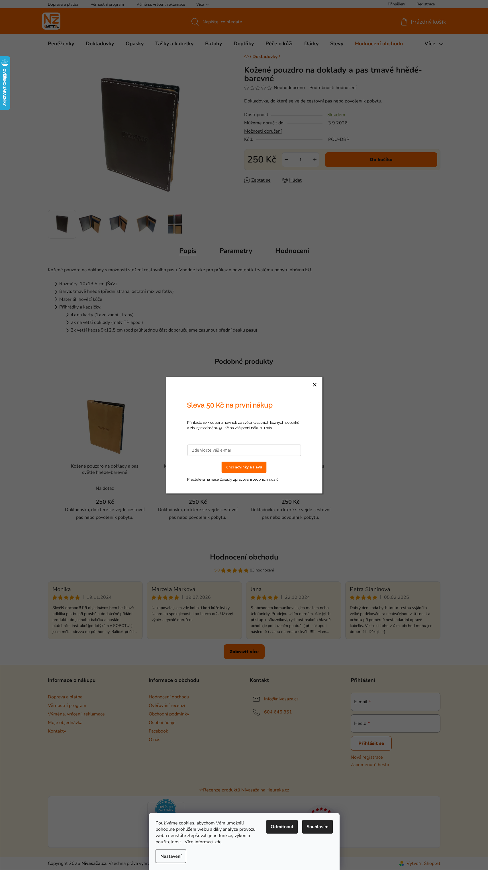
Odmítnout (282, 827)
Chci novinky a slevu (244, 467)
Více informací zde (203, 842)
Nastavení (170, 856)
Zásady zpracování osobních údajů (249, 479)
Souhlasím (317, 827)
